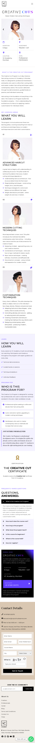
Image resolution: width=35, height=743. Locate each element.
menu (29, 4)
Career (3, 706)
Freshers (4, 700)
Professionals (5, 703)
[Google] (8, 736)
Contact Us (5, 714)
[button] (3, 29)
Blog (2, 708)
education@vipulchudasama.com (15, 618)
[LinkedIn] (13, 736)
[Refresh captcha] (24, 659)
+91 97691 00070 (9, 614)
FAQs (3, 717)
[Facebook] (2, 736)
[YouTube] (11, 736)
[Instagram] (5, 736)
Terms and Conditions (8, 711)
